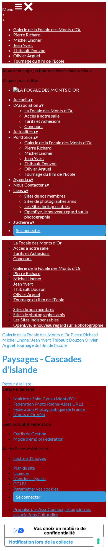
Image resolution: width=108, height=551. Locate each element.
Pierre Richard (26, 34)
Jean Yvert (23, 45)
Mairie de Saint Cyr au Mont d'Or (44, 398)
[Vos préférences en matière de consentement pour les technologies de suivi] (98, 541)
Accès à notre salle (42, 115)
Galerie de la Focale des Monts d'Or (47, 29)
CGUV (19, 483)
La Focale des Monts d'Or (48, 110)
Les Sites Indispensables (47, 206)
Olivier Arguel (26, 55)
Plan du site (24, 467)
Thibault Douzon (29, 50)
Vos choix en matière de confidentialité (60, 531)
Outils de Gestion (29, 433)
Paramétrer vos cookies (35, 488)
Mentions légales (29, 478)
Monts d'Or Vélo (29, 414)
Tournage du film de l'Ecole (38, 60)
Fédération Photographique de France (49, 409)
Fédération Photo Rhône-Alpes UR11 (48, 403)
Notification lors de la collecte (41, 542)
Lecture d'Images (29, 458)
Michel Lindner (27, 39)
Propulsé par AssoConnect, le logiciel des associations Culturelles (52, 512)
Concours (33, 126)
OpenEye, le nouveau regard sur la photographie (58, 325)
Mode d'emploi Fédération (38, 438)
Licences (21, 473)
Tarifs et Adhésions (42, 121)
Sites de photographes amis (50, 201)
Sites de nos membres (44, 195)
